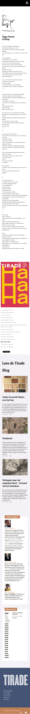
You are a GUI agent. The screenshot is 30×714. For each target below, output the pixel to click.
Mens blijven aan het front (12, 545)
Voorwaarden (6, 710)
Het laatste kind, (13, 540)
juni (6, 614)
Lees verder (5, 414)
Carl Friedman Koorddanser (6, 317)
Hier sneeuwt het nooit (11, 538)
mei (6, 616)
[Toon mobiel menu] (27, 3)
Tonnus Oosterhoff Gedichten (7, 312)
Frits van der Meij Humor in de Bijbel (8, 322)
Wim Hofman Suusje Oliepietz (7, 336)
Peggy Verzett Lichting (5, 341)
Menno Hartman (16, 616)
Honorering (7, 695)
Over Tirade (7, 693)
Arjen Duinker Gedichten (6, 334)
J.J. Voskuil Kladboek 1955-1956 (7, 310)
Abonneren (7, 697)
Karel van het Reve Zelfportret (7, 329)
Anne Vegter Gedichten (6, 315)
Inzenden (6, 699)
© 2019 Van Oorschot (15, 710)
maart (7, 619)
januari (7, 621)
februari (7, 620)
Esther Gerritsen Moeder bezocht (8, 339)
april (6, 617)
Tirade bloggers (8, 691)
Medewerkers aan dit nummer (7, 346)
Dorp (15, 542)
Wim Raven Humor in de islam (7, 320)
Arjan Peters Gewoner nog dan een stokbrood (10, 331)
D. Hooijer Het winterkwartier (7, 344)
